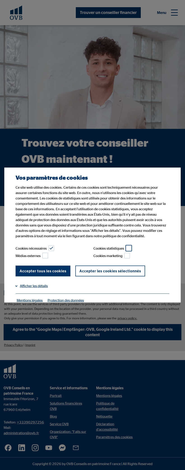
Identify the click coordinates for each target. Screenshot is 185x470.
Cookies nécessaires (31, 248)
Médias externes (28, 256)
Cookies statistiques (108, 248)
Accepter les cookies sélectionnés (110, 271)
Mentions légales (30, 300)
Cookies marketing (108, 256)
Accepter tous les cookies (43, 271)
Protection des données (66, 300)
